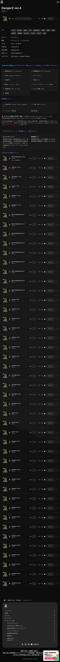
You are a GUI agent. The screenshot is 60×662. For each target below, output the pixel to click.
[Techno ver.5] (5, 338)
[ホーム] (4, 600)
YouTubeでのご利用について (11, 124)
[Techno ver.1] (5, 300)
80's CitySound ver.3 (18, 233)
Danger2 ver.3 (16, 516)
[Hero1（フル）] (5, 186)
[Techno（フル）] (5, 168)
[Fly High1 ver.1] (5, 375)
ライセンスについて (12, 623)
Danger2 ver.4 (16, 526)
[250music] (2, 2)
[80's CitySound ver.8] (5, 281)
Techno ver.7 (15, 356)
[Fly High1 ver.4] (5, 404)
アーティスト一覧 (9, 620)
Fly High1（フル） (17, 176)
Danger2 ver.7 (16, 554)
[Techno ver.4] (5, 328)
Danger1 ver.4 (16, 469)
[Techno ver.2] (5, 309)
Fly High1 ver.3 (16, 394)
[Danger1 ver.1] (5, 442)
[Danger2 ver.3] (5, 517)
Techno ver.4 (16, 327)
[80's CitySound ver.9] (5, 290)
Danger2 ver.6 (16, 545)
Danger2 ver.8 (16, 564)
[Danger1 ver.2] (5, 451)
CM (44, 33)
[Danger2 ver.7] (5, 555)
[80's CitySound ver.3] (5, 234)
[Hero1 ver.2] (5, 423)
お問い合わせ (44, 116)
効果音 (6, 613)
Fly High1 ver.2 (16, 384)
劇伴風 (19, 33)
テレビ (39, 33)
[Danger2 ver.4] (5, 527)
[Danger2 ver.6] (5, 546)
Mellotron (36, 30)
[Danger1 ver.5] (5, 479)
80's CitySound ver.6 (18, 261)
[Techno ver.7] (5, 357)
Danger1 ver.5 (16, 479)
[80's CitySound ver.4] (5, 243)
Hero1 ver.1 (15, 413)
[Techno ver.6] (5, 347)
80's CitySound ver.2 (18, 224)
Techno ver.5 (16, 337)
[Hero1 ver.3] (5, 432)
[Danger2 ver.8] (5, 564)
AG (30, 30)
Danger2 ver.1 (16, 498)
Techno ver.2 (16, 309)
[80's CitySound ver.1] (5, 215)
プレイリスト (8, 618)
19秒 (43, 30)
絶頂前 (13, 33)
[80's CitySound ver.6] (5, 262)
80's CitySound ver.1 (18, 214)
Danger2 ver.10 (16, 583)
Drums (19, 30)
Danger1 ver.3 (16, 460)
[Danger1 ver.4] (5, 470)
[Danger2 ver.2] (5, 508)
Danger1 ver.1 (16, 441)
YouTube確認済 (16, 160)
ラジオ (33, 33)
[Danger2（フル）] (5, 205)
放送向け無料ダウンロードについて (16, 628)
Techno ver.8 (16, 365)
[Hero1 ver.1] (5, 413)
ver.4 (13, 30)
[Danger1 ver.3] (5, 460)
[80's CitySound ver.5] (5, 253)
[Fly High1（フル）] (5, 177)
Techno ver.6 (16, 346)
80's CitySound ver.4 (18, 242)
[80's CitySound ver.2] (5, 224)
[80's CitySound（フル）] (5, 158)
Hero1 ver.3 (15, 431)
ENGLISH (9, 640)
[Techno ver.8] (5, 366)
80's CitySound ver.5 (18, 252)
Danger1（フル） (16, 195)
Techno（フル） (16, 167)
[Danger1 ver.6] (5, 489)
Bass (25, 30)
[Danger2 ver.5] (5, 536)
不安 (53, 30)
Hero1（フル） (16, 186)
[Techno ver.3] (5, 319)
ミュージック (8, 610)
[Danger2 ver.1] (5, 498)
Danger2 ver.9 (16, 573)
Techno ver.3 (16, 318)
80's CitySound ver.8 (18, 280)
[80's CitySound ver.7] (5, 272)
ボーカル (7, 615)
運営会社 (9, 635)
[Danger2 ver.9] (5, 574)
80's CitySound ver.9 (18, 290)
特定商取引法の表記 (12, 633)
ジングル (26, 33)
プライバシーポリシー (13, 630)
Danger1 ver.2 (16, 450)
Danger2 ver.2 (16, 507)
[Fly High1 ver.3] (5, 394)
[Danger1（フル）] (5, 196)
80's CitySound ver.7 (18, 271)
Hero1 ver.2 (15, 422)
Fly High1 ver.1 (16, 375)
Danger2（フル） (17, 205)
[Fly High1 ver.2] (5, 385)
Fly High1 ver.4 (16, 403)
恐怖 (48, 30)
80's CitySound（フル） (19, 156)
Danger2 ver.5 (16, 535)
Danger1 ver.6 (16, 488)
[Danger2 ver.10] (5, 583)
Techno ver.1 (15, 299)
